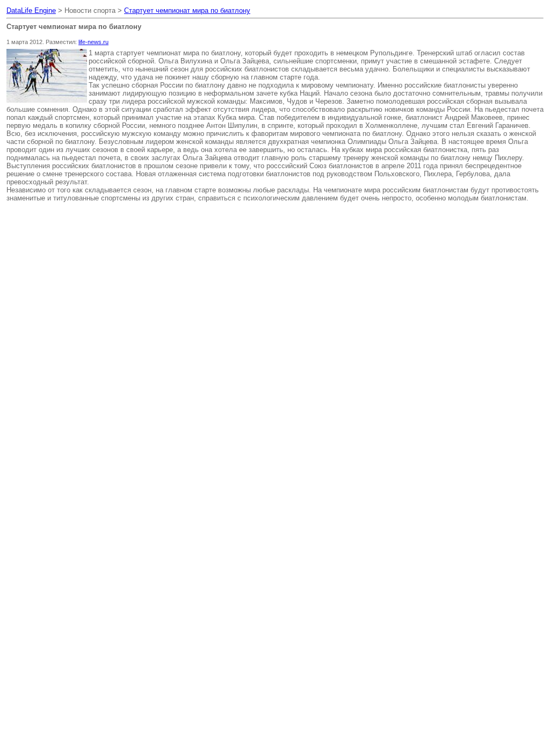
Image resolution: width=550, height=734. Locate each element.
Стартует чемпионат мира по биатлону (187, 10)
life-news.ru (93, 42)
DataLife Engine (31, 10)
